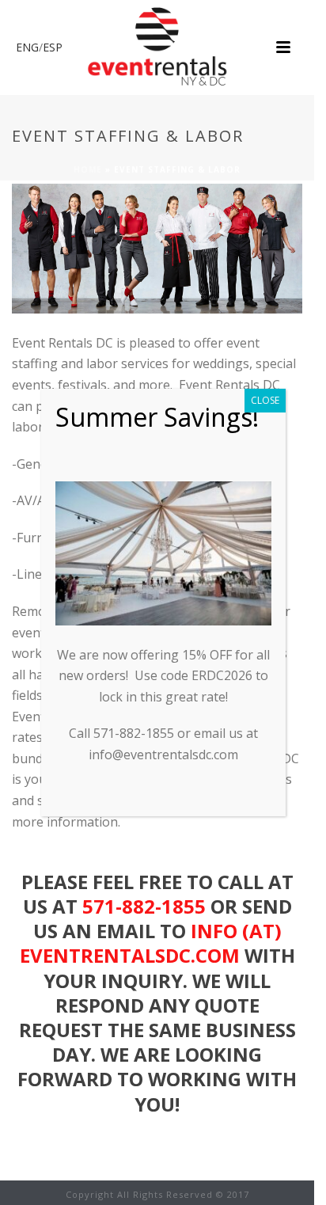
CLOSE (265, 400)
